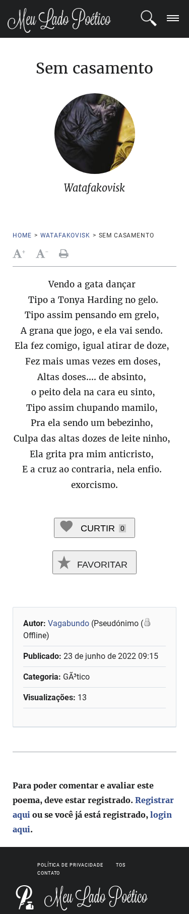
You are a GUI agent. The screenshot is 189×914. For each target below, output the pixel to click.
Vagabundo (68, 623)
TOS (120, 865)
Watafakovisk (65, 235)
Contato (48, 873)
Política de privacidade (70, 865)
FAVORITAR (101, 565)
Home (22, 235)
